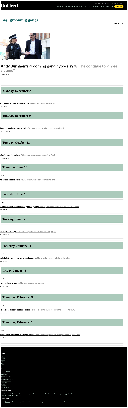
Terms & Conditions (6, 376)
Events (97, 6)
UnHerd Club (109, 6)
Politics (3, 357)
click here (7, 395)
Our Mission (4, 374)
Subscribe (119, 6)
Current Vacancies (6, 381)
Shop (102, 6)
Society (3, 364)
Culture (3, 358)
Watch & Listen (89, 6)
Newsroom (71, 6)
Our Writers (79, 6)
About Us (3, 385)
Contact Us (4, 382)
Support (3, 384)
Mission (64, 6)
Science (3, 360)
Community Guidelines (7, 379)
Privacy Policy (4, 377)
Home (59, 6)
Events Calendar (5, 371)
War (2, 363)
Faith (2, 361)
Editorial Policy (5, 387)
